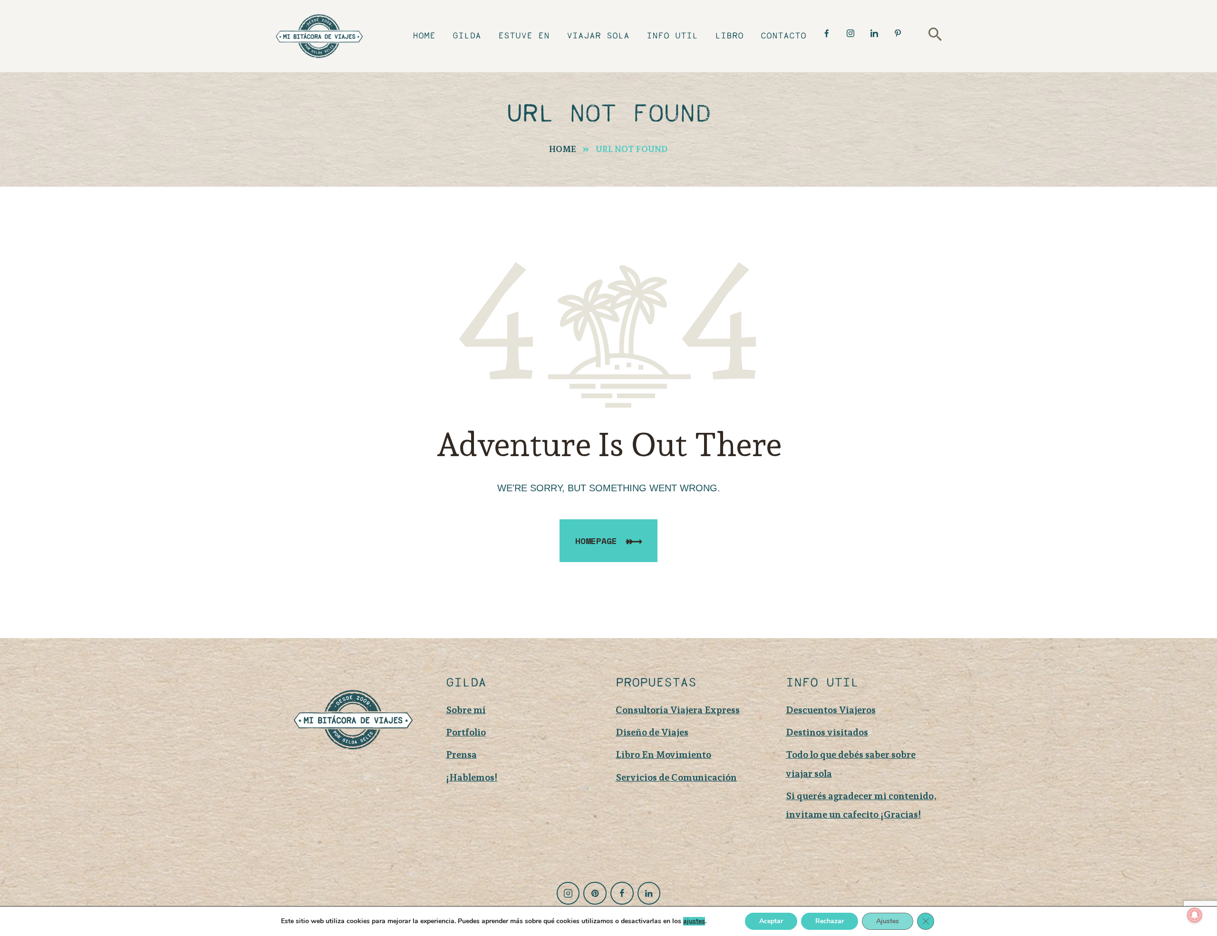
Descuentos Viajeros (831, 710)
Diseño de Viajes (652, 732)
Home (562, 149)
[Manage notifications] (1194, 915)
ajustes (694, 921)
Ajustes (887, 921)
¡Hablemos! (472, 777)
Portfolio (466, 732)
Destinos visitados (827, 732)
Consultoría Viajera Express (678, 710)
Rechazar (829, 921)
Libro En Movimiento (663, 754)
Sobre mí (466, 710)
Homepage (596, 541)
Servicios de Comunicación (676, 777)
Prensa (461, 754)
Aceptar (771, 921)
